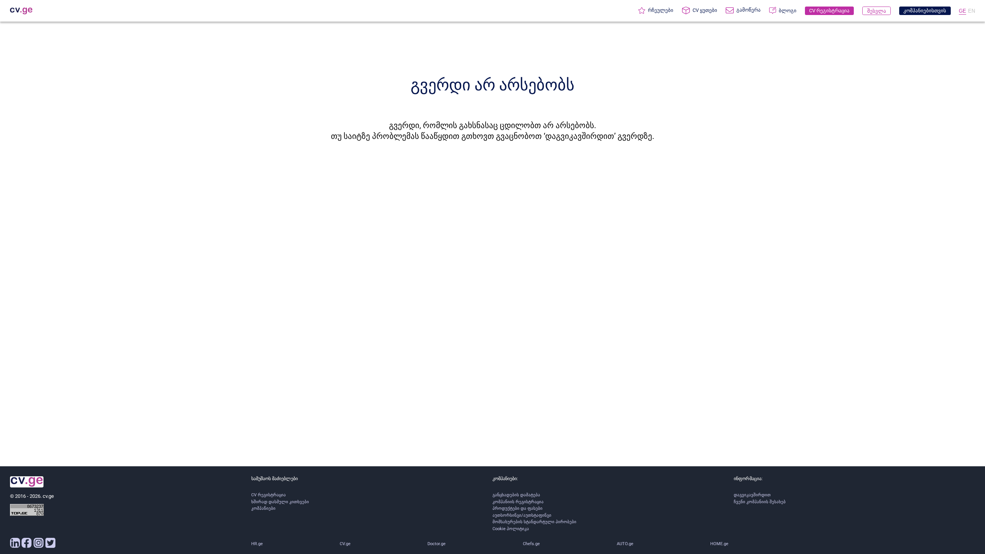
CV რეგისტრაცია (268, 494)
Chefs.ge (531, 543)
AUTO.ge (625, 543)
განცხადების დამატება (516, 494)
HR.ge (257, 543)
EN (971, 11)
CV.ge (345, 543)
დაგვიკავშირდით (752, 494)
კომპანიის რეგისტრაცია (518, 501)
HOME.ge (719, 543)
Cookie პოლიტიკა (510, 528)
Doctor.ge (436, 543)
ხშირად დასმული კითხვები (280, 501)
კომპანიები (263, 508)
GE (962, 11)
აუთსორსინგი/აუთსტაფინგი (521, 515)
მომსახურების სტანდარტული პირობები (534, 521)
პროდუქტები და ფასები (517, 508)
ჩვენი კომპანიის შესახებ (760, 501)
